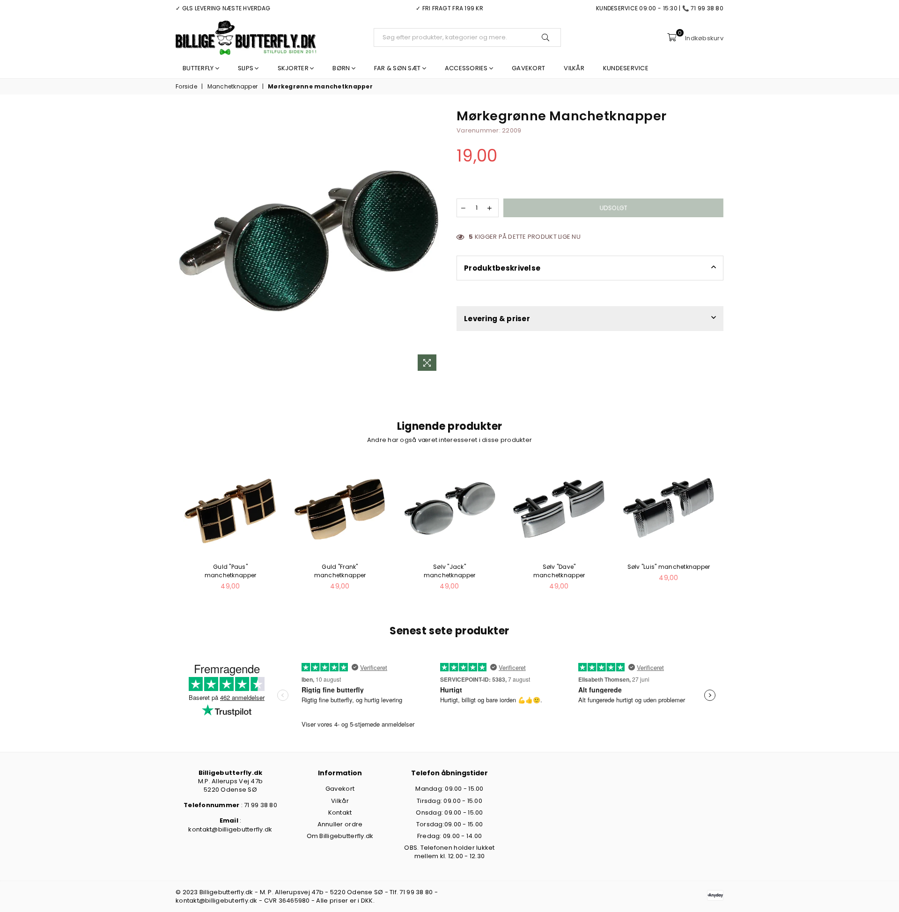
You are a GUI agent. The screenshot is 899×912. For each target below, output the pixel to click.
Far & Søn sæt (398, 68)
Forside (186, 86)
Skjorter (294, 68)
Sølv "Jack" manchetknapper (450, 571)
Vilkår (574, 68)
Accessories (467, 68)
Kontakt (340, 812)
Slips (246, 68)
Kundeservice (625, 68)
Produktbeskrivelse (502, 268)
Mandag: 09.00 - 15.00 (449, 788)
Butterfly (199, 68)
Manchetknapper (232, 86)
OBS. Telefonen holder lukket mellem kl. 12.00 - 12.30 (449, 852)
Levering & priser (497, 319)
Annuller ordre (340, 824)
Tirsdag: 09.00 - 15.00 (449, 800)
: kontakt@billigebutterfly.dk (230, 824)
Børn (341, 68)
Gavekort (528, 68)
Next (734, 530)
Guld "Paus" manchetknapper (231, 571)
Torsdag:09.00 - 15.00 (449, 824)
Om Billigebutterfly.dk (340, 835)
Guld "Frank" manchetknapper (340, 571)
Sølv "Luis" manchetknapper (668, 567)
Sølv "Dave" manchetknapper (559, 571)
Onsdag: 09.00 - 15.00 (449, 812)
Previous (165, 530)
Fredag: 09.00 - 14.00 (449, 835)
